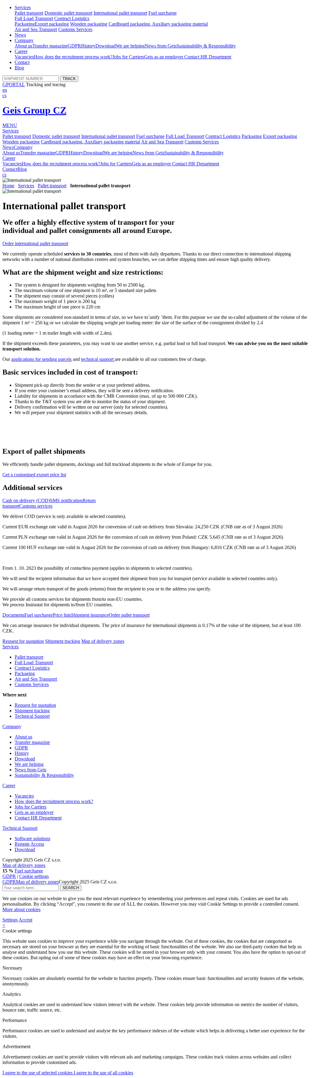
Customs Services (75, 29)
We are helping (130, 45)
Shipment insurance (90, 615)
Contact (22, 62)
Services (23, 7)
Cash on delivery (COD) (26, 500)
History (88, 45)
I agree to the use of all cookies (103, 1072)
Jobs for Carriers (128, 56)
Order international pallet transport (35, 243)
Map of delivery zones (102, 641)
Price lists (62, 615)
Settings (10, 919)
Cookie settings (34, 876)
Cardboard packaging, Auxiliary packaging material (158, 23)
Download (105, 45)
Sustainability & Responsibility (206, 45)
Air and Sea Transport (36, 29)
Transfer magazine (50, 45)
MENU (9, 125)
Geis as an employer (164, 56)
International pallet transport (120, 13)
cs (4, 95)
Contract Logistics (71, 18)
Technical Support (32, 716)
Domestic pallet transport (68, 13)
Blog (19, 67)
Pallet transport (29, 13)
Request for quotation (23, 641)
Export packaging (52, 23)
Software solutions (32, 838)
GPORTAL (13, 84)
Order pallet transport (129, 615)
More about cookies (21, 909)
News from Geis (160, 45)
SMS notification (66, 500)
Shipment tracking (62, 641)
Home (8, 185)
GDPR (74, 45)
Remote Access (29, 844)
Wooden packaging (88, 23)
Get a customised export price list (34, 474)
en (4, 90)
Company (24, 40)
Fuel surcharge (162, 13)
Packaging (25, 23)
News (20, 34)
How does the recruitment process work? (73, 56)
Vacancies (24, 56)
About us (23, 45)
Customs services (35, 506)
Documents (13, 615)
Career (21, 51)
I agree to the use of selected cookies (38, 1072)
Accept (25, 919)
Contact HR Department (207, 56)
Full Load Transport (34, 18)
